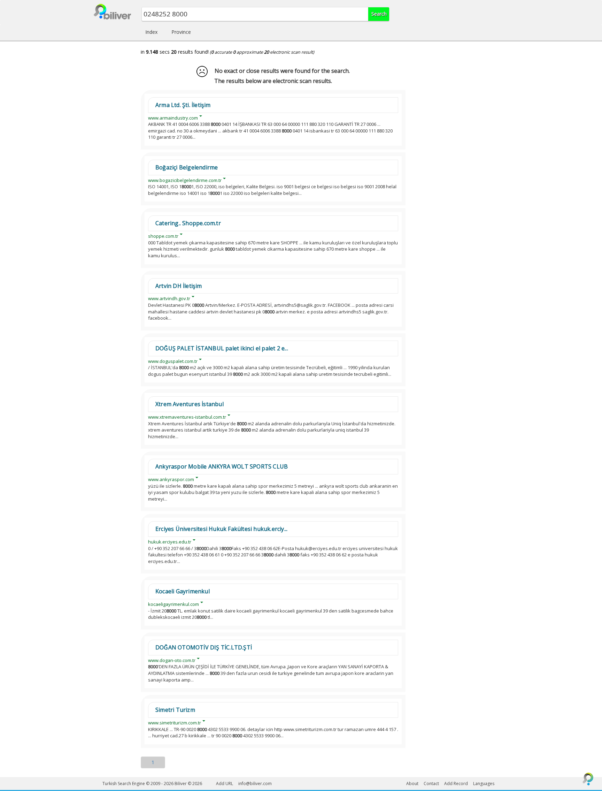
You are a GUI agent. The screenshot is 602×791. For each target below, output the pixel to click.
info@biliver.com (255, 783)
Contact (431, 783)
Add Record (456, 783)
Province (181, 32)
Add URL (224, 783)
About (412, 783)
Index (151, 32)
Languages (483, 783)
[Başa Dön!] (588, 779)
